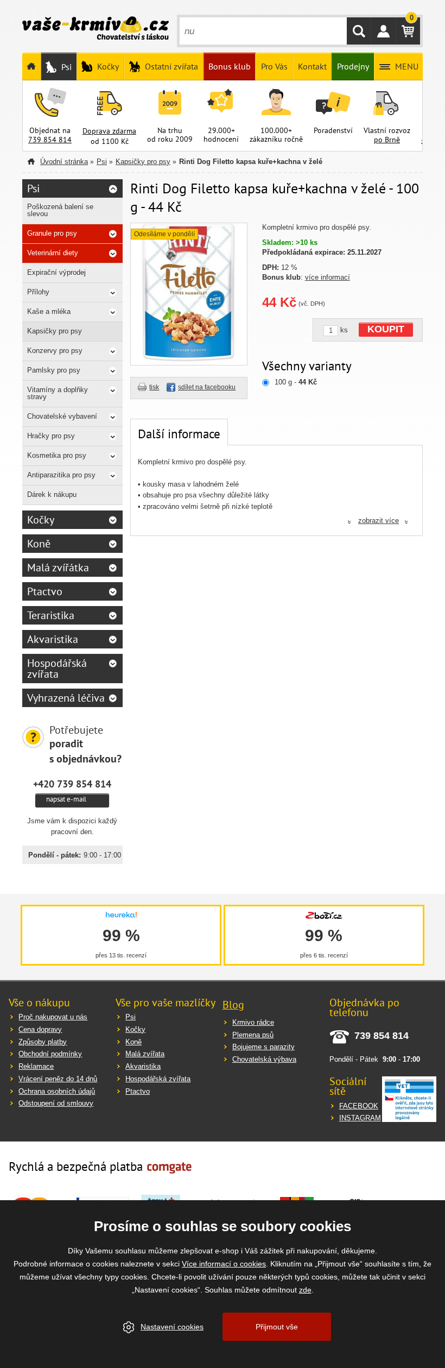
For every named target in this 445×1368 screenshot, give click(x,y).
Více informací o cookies (224, 1263)
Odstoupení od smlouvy (55, 1103)
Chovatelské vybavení (62, 416)
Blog (233, 1005)
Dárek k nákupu (52, 494)
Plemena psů (253, 1035)
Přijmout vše (277, 1326)
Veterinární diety (52, 253)
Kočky (40, 520)
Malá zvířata (144, 1054)
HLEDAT (359, 31)
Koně (38, 544)
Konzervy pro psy (54, 350)
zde (305, 1289)
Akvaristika (52, 639)
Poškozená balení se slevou (60, 210)
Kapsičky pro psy (143, 161)
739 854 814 (50, 139)
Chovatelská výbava (264, 1059)
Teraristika (50, 615)
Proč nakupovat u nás (52, 1017)
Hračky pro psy (51, 436)
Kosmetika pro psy (56, 455)
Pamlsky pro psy (53, 370)
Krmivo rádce (253, 1022)
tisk (154, 387)
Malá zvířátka (58, 567)
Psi (102, 161)
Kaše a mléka (49, 311)
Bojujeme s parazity (263, 1047)
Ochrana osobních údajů (56, 1091)
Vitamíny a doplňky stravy (57, 393)
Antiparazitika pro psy (61, 475)
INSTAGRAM (360, 1118)
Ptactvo (44, 591)
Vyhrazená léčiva (66, 698)
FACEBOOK (358, 1106)
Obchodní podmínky (50, 1054)
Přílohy (38, 292)
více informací (327, 277)
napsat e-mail (66, 799)
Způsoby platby (42, 1042)
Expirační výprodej (56, 272)
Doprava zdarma (109, 131)
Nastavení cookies (172, 1326)
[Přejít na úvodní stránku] (95, 29)
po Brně (387, 139)
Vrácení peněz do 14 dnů (57, 1079)
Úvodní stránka (64, 161)
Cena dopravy (40, 1029)
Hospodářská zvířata (57, 668)
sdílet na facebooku (207, 387)
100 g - (296, 382)
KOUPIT (385, 329)
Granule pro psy (52, 233)
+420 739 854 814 (72, 783)
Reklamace (36, 1066)
